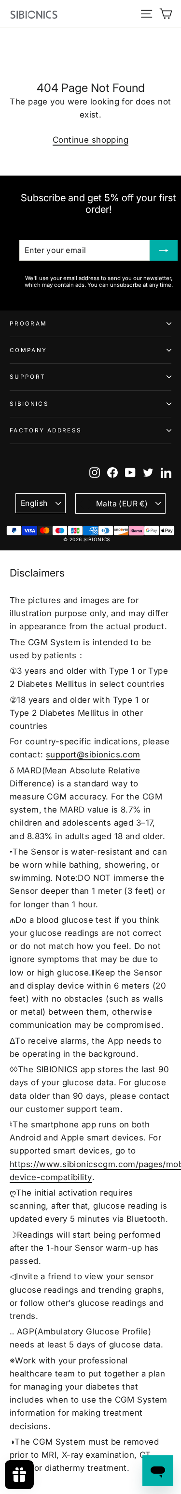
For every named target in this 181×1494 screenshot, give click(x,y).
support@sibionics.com (93, 754)
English (34, 503)
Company (28, 350)
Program (28, 323)
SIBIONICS (29, 403)
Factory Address (46, 430)
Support (27, 376)
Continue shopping (90, 140)
